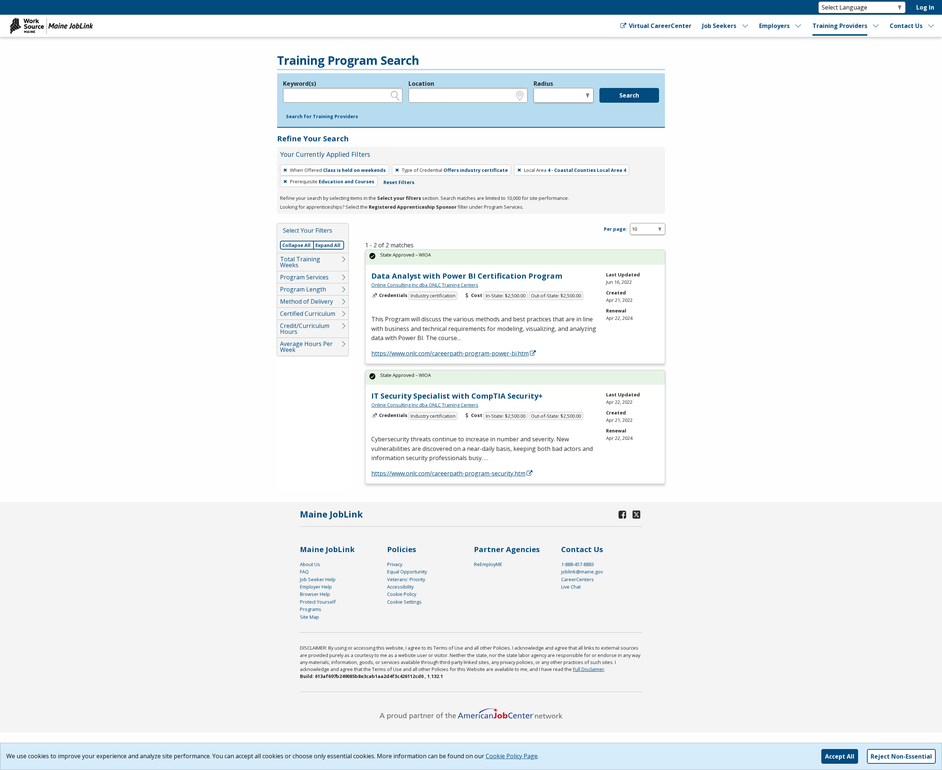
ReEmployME (488, 564)
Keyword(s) (299, 84)
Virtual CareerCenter (659, 26)
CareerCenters (577, 579)
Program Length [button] (303, 289)
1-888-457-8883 (577, 564)
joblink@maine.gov (582, 571)
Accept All (839, 756)
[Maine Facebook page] (622, 514)
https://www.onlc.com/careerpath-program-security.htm (448, 473)
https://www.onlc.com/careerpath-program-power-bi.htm (450, 353)
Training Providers (839, 26)
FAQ (304, 571)
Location (421, 84)
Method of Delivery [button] (306, 301)
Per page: (615, 229)
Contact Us (906, 26)
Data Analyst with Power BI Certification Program (466, 276)
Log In (925, 7)
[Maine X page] (636, 514)
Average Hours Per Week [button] (306, 347)
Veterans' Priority (406, 579)
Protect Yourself (318, 601)
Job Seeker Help (318, 579)
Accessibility (400, 586)
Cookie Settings (404, 601)
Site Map (309, 617)
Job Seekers (719, 26)
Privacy (394, 564)
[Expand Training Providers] (876, 26)
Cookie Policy (401, 594)
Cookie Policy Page (512, 756)
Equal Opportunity (407, 571)
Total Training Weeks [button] (300, 262)
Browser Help (315, 594)
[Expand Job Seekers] (745, 26)
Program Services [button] (304, 277)
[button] (322, 116)
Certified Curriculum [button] (307, 314)
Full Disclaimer (588, 669)
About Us (310, 564)
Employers (774, 26)
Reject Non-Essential (901, 756)
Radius (543, 84)
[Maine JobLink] (52, 26)
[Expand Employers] (798, 26)
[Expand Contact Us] (931, 26)
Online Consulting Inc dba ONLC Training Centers (424, 285)
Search (629, 95)
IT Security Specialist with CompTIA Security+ (457, 396)
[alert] (515, 257)
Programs (310, 609)
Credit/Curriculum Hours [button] (304, 329)
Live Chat (571, 586)
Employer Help (316, 586)
